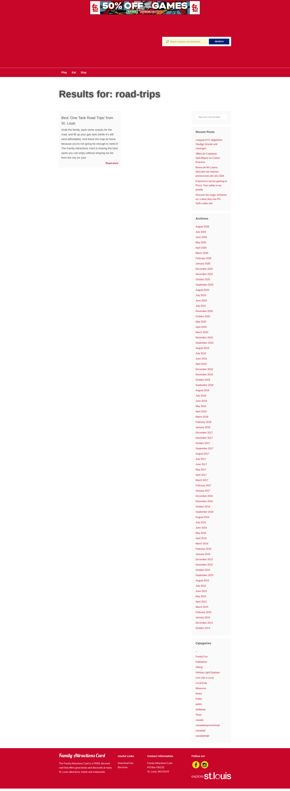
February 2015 (203, 612)
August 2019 (202, 348)
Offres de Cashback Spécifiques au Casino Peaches (208, 157)
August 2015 (202, 580)
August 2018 (202, 390)
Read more (112, 163)
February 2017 (203, 485)
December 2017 (204, 432)
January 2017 (203, 490)
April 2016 (201, 538)
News (199, 693)
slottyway (201, 709)
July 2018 (201, 395)
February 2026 (203, 258)
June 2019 (201, 358)
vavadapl (200, 730)
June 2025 (201, 300)
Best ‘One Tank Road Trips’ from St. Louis (87, 120)
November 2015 (204, 564)
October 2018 (203, 380)
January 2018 (203, 427)
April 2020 (201, 327)
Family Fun (202, 656)
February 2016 (203, 549)
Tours (198, 714)
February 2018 (203, 422)
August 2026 (202, 226)
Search (219, 41)
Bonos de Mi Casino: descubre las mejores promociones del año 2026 (210, 171)
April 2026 (201, 247)
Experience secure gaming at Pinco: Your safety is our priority (211, 185)
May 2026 (201, 242)
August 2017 (202, 453)
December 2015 (204, 559)
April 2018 (201, 411)
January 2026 (203, 263)
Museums (201, 688)
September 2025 (204, 284)
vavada (199, 720)
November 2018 (204, 374)
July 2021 (201, 306)
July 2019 (201, 353)
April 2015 (201, 601)
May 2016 (201, 533)
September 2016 (204, 512)
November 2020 (204, 311)
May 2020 (201, 321)
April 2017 (201, 475)
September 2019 (204, 343)
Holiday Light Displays (208, 672)
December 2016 (204, 496)
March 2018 (202, 416)
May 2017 (201, 469)
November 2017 (204, 438)
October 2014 (203, 628)
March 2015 (202, 607)
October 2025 (203, 279)
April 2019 (201, 364)
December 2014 (204, 623)
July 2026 (201, 232)
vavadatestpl (202, 736)
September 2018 (204, 385)
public (199, 704)
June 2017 (201, 464)
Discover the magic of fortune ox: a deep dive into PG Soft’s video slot (211, 199)
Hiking (199, 667)
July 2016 (201, 522)
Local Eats (201, 683)
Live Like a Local (205, 677)
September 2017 (204, 448)
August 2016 (202, 517)
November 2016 (204, 501)
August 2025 (202, 290)
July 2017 (201, 459)
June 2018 (201, 401)
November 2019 (204, 337)
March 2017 (202, 480)
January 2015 (203, 617)
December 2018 (204, 369)
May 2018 (201, 406)
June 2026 (201, 237)
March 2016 (202, 543)
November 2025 (204, 274)
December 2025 (204, 269)
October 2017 (203, 443)
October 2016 (203, 506)
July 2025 (201, 295)
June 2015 (201, 591)
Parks (199, 699)
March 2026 (202, 253)
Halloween (201, 662)
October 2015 (203, 570)
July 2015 (201, 586)
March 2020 (202, 332)
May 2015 (201, 596)
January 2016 (203, 554)
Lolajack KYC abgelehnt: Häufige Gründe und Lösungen (209, 144)
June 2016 (201, 527)
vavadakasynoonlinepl (208, 725)
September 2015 (204, 575)
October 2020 (203, 316)
